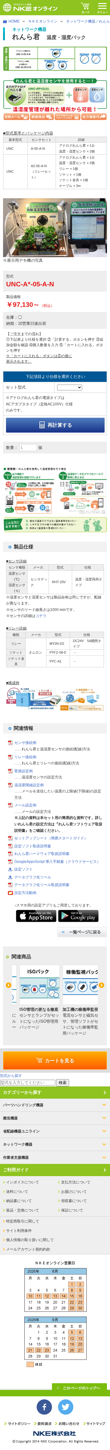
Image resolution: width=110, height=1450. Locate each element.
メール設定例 (25, 805)
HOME (14, 21)
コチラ (40, 616)
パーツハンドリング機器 (23, 1105)
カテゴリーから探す (22, 1092)
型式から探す (11, 1076)
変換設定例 (23, 771)
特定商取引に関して (22, 1221)
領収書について (74, 1201)
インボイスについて (22, 1182)
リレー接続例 (25, 757)
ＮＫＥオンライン (42, 21)
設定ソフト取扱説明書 (32, 846)
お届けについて (74, 1192)
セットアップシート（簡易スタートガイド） (51, 838)
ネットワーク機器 (17, 1144)
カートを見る (59, 1060)
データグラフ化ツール (32, 877)
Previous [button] (8, 985)
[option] (33, 997)
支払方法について (75, 1182)
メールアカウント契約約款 (28, 1249)
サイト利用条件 (19, 1231)
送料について (17, 1192)
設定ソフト (23, 869)
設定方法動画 (25, 893)
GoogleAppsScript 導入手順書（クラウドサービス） (57, 862)
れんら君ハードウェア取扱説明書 (41, 854)
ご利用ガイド (16, 1169)
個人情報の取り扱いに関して (30, 1240)
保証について (72, 1210)
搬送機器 (10, 1118)
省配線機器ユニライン (21, 1131)
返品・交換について (22, 1210)
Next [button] (101, 985)
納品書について (19, 1201)
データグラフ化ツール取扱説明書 (41, 885)
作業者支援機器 (16, 1157)
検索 (63, 1082)
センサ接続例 (25, 743)
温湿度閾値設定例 (29, 785)
